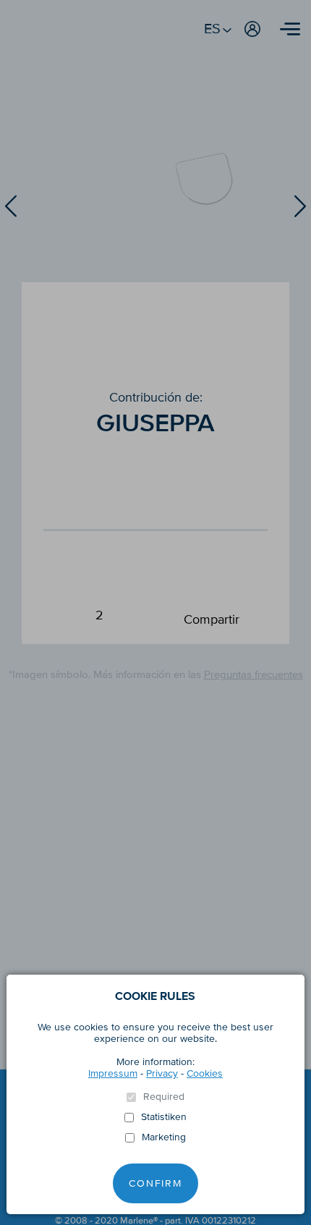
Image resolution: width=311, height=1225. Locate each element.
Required (163, 1097)
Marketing (164, 1137)
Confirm (155, 1183)
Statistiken (164, 1117)
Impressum (112, 1073)
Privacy (162, 1073)
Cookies (205, 1073)
